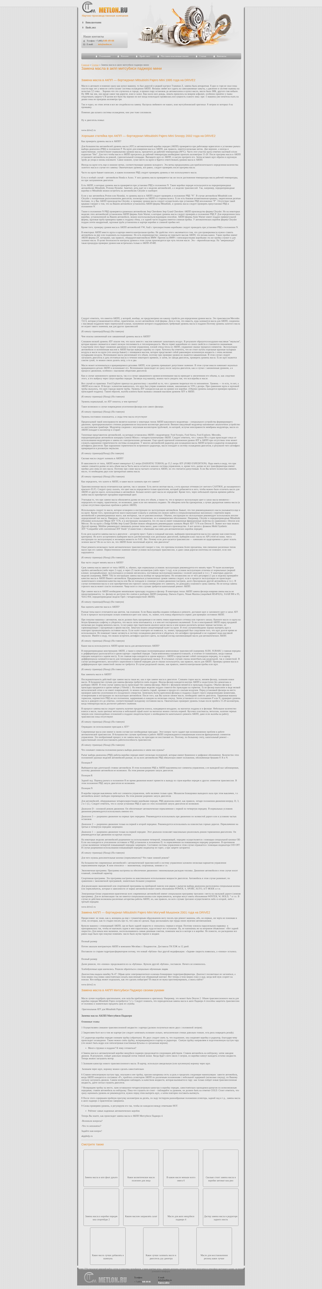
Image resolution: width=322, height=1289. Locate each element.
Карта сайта (163, 1282)
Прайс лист (91, 27)
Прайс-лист (145, 56)
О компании (105, 56)
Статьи (202, 56)
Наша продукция (93, 22)
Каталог (125, 56)
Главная (85, 65)
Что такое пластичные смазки (175, 56)
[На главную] (105, 16)
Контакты (221, 56)
